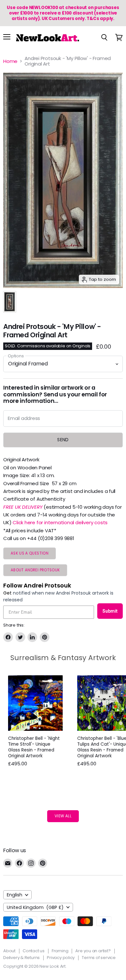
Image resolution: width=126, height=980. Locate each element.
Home (10, 61)
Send (63, 439)
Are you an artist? (92, 951)
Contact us (34, 951)
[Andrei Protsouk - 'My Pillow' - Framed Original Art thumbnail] (10, 301)
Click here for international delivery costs (60, 522)
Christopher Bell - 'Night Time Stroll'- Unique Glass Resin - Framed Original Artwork (34, 747)
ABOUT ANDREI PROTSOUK (35, 570)
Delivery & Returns (21, 957)
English (14, 895)
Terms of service (99, 957)
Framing (60, 951)
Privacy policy (61, 957)
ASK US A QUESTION (29, 553)
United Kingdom (35, 907)
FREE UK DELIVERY (22, 507)
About (9, 951)
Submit (110, 611)
